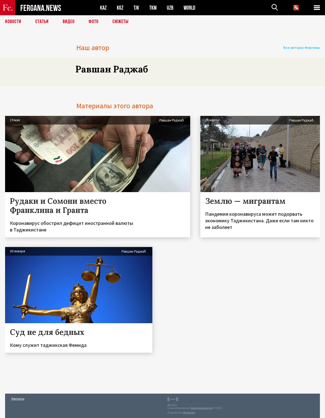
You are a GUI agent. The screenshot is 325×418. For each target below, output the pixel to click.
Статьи (42, 21)
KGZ (120, 8)
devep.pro (189, 412)
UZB (170, 8)
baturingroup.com (202, 408)
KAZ (103, 8)
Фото (94, 21)
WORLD (189, 8)
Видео (69, 21)
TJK (136, 8)
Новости (13, 21)
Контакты (17, 398)
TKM (153, 8)
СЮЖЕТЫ (120, 21)
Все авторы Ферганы (301, 47)
